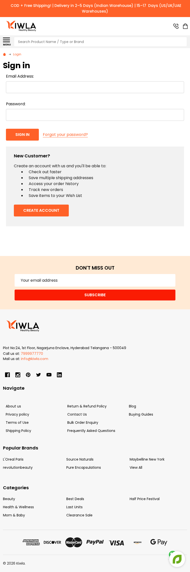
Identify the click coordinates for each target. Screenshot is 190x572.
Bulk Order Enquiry (82, 422)
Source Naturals (80, 459)
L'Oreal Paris (13, 459)
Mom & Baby (14, 515)
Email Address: (20, 76)
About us (13, 406)
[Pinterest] (28, 374)
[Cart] (185, 26)
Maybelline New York (147, 459)
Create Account (41, 210)
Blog (132, 406)
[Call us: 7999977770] (176, 26)
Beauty (9, 498)
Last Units (74, 507)
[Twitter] (38, 374)
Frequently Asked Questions (91, 430)
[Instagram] (17, 374)
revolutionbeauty (18, 467)
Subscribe (95, 295)
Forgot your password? (65, 134)
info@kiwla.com (34, 358)
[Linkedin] (59, 374)
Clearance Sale (79, 515)
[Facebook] (7, 374)
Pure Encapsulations (83, 467)
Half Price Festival (145, 498)
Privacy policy (17, 414)
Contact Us (77, 414)
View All (136, 467)
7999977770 (32, 353)
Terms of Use (17, 422)
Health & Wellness (18, 507)
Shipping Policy (18, 430)
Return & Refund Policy (87, 406)
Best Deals (75, 498)
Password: (15, 104)
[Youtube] (49, 374)
